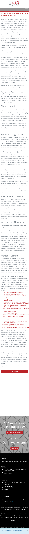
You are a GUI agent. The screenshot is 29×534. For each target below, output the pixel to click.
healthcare (7, 366)
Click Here (14, 448)
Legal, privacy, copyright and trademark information (14, 461)
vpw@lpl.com (7, 489)
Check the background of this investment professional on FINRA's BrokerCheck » (11, 531)
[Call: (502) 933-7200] (12, 501)
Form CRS (17, 520)
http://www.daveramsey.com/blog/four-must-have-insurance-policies (16, 321)
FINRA (21, 509)
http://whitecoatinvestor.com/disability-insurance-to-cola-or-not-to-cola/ (14, 324)
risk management (14, 366)
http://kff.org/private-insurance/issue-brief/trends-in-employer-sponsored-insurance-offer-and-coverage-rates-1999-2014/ (15, 295)
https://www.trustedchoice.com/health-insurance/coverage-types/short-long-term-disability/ (15, 317)
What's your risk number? (14, 432)
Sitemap (3, 458)
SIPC (25, 509)
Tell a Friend (14, 371)
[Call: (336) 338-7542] (12, 487)
